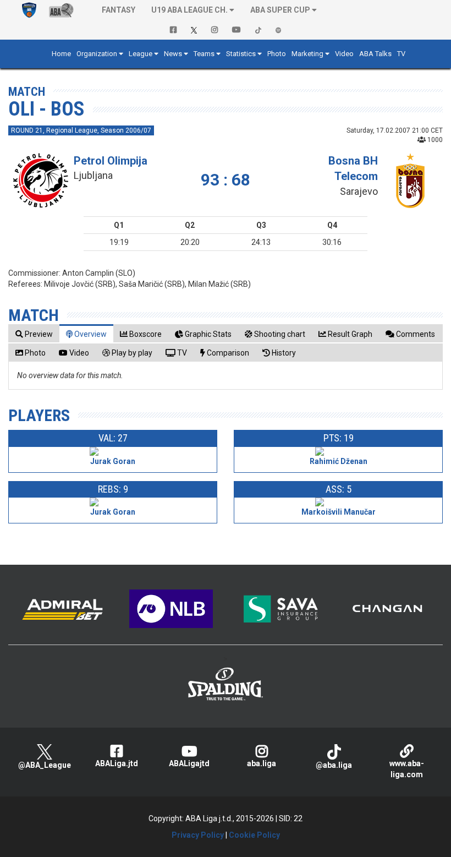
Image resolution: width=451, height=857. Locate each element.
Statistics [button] (241, 54)
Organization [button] (96, 54)
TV (401, 54)
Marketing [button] (307, 54)
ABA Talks (375, 54)
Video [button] (344, 54)
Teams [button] (204, 54)
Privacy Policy (198, 835)
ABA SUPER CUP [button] (280, 10)
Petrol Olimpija (110, 160)
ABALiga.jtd (116, 763)
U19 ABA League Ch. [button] (189, 10)
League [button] (140, 54)
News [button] (173, 54)
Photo (276, 54)
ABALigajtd (189, 763)
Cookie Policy (254, 835)
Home (61, 54)
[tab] (34, 333)
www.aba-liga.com (406, 769)
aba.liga (261, 763)
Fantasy (118, 10)
